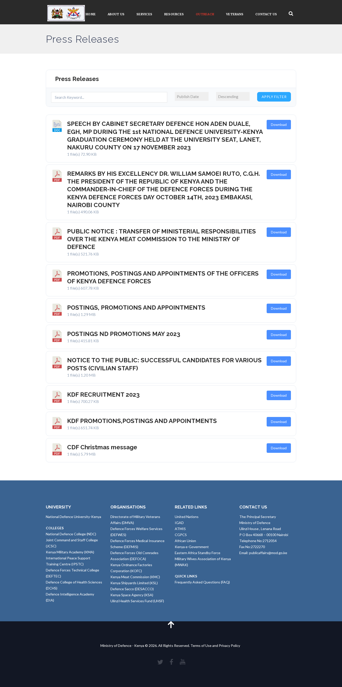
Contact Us (266, 14)
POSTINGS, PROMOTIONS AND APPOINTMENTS (136, 307)
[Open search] (291, 13)
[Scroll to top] (171, 624)
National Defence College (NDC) (71, 534)
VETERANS (234, 14)
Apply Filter (274, 97)
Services (144, 14)
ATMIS (180, 529)
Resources (174, 14)
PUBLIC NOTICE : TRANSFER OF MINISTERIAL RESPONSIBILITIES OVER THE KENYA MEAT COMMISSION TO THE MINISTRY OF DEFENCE (161, 239)
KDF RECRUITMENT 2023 (103, 394)
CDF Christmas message (102, 447)
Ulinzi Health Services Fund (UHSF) (137, 601)
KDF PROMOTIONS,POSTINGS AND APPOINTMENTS (142, 420)
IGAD (179, 523)
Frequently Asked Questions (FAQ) (202, 582)
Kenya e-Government (192, 547)
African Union (185, 541)
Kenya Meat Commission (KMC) (135, 577)
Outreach (205, 14)
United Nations (187, 516)
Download (279, 124)
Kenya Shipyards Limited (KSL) (134, 583)
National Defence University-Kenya (73, 516)
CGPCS (181, 535)
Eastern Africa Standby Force (197, 553)
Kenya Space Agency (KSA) (131, 595)
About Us (116, 14)
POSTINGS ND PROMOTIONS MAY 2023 (123, 333)
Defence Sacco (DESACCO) (132, 589)
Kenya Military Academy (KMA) (70, 552)
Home (91, 14)
